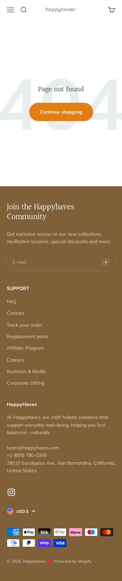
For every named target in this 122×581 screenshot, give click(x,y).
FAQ (11, 301)
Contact (15, 313)
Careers (15, 360)
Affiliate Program (25, 348)
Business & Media (26, 371)
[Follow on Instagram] (11, 492)
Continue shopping (61, 112)
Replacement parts (27, 336)
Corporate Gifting (25, 383)
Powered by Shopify (73, 561)
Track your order (24, 325)
